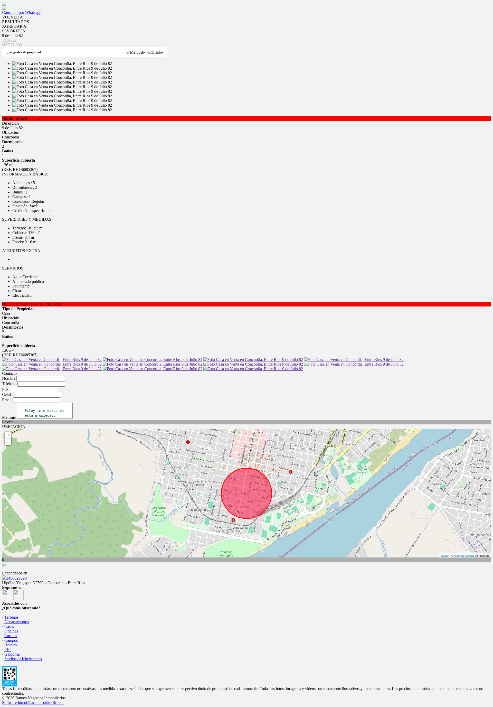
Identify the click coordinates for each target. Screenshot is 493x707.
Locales (10, 636)
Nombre (8, 378)
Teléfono (9, 384)
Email (7, 400)
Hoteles (10, 645)
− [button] (8, 441)
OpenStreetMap (464, 555)
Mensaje (9, 417)
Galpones (12, 654)
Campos (11, 640)
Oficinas (11, 631)
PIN (5, 389)
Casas (9, 626)
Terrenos (11, 617)
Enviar (7, 422)
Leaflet (445, 555)
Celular (8, 394)
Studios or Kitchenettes (23, 659)
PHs (7, 649)
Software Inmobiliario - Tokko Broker (33, 702)
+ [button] (8, 435)
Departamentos (16, 622)
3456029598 (16, 578)
